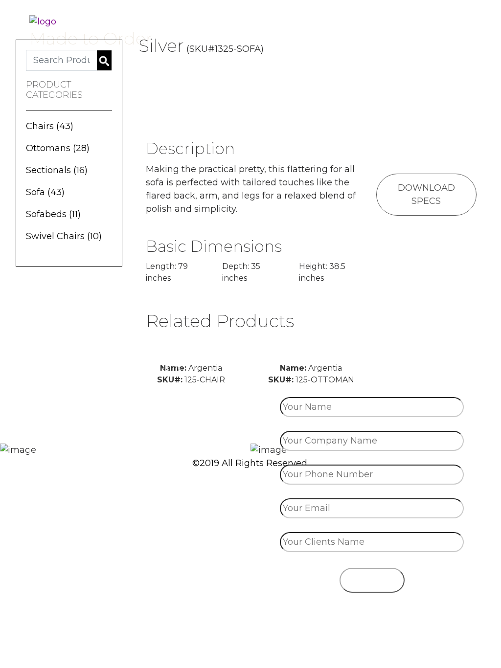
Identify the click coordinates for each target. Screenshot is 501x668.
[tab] (431, 72)
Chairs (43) (49, 126)
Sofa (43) (45, 192)
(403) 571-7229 (125, 444)
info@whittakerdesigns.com (125, 473)
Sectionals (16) (57, 170)
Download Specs (426, 194)
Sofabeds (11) (53, 214)
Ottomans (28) (58, 148)
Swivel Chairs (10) (64, 236)
